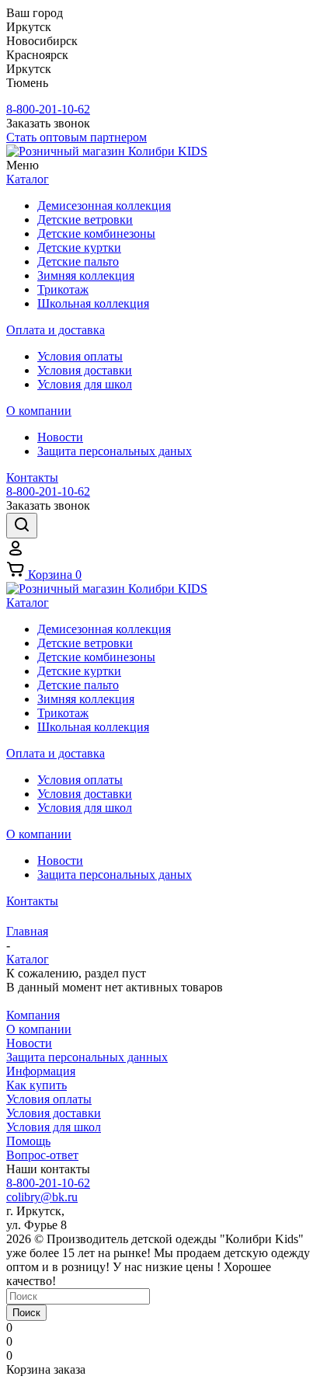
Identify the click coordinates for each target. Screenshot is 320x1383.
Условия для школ (53, 1127)
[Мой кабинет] (15, 552)
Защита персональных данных (87, 1057)
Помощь (28, 1141)
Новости (29, 1043)
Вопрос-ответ (42, 1155)
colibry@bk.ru (42, 1197)
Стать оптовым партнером (76, 137)
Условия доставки (53, 1113)
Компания (33, 1015)
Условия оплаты (49, 1099)
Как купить (36, 1085)
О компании (38, 1029)
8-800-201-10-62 (48, 109)
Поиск (26, 1313)
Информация (40, 1071)
